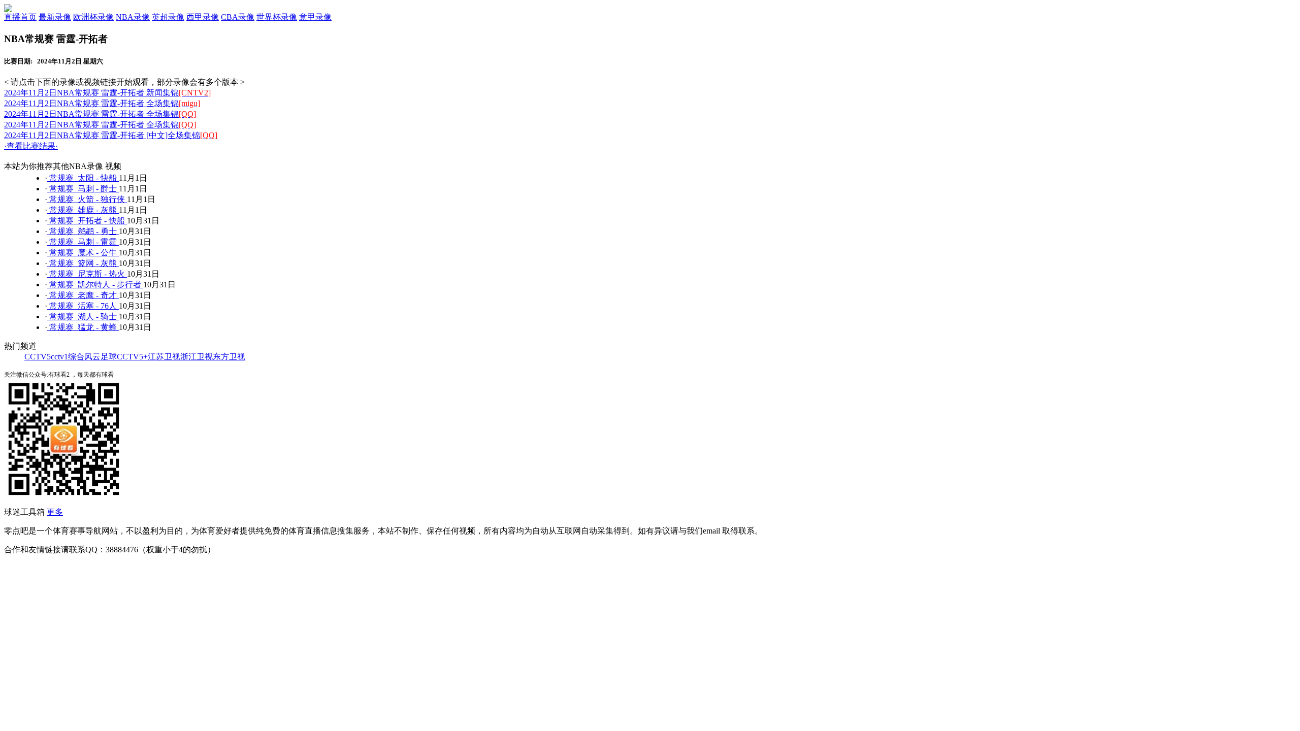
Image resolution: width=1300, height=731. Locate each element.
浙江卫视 (196, 356)
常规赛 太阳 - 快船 (83, 178)
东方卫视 (229, 356)
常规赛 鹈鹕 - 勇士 (83, 231)
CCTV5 (37, 356)
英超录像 (168, 17)
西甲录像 (202, 17)
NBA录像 (133, 17)
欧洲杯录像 (93, 17)
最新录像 (55, 17)
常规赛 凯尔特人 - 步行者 (95, 284)
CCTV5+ (132, 356)
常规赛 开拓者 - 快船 (87, 220)
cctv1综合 (67, 356)
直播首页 (20, 17)
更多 (55, 512)
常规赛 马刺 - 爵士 (83, 188)
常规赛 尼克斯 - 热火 (87, 274)
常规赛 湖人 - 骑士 (83, 316)
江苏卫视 (164, 356)
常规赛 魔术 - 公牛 (83, 252)
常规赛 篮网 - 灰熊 (83, 263)
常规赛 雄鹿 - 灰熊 (83, 210)
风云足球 (100, 356)
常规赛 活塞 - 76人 (83, 306)
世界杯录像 (276, 17)
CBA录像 (237, 17)
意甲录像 (315, 17)
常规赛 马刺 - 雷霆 (83, 242)
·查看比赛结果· (31, 146)
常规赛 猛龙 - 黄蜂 (83, 327)
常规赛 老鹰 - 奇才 (83, 295)
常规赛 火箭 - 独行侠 (87, 199)
